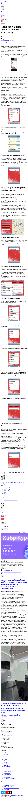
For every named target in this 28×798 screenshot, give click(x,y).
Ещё (5, 720)
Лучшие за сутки (5, 727)
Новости (6, 760)
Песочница (7, 766)
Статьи (5, 759)
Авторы (6, 765)
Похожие (12, 727)
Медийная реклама (9, 785)
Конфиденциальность (9, 778)
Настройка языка (5, 795)
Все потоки (6, 1)
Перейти (3, 568)
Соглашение (7, 777)
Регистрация (7, 754)
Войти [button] (2, 9)
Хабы (5, 762)
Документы (7, 775)
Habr (9, 796)
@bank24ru (3, 523)
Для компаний (7, 774)
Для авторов (7, 773)
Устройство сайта (8, 771)
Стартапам (6, 789)
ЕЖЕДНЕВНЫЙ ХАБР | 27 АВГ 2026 (11, 572)
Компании (6, 763)
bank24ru (3, 23)
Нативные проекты (9, 786)
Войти (5, 752)
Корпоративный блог (9, 783)
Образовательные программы (11, 788)
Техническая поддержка (16, 795)
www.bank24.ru (8, 735)
